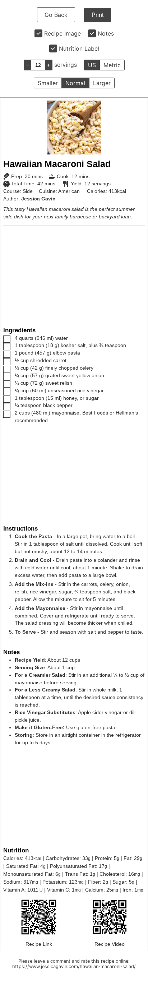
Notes (106, 33)
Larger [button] (102, 83)
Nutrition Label (79, 48)
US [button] (92, 65)
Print (97, 15)
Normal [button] (75, 83)
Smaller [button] (48, 83)
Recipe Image (62, 33)
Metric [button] (112, 65)
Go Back (56, 14)
